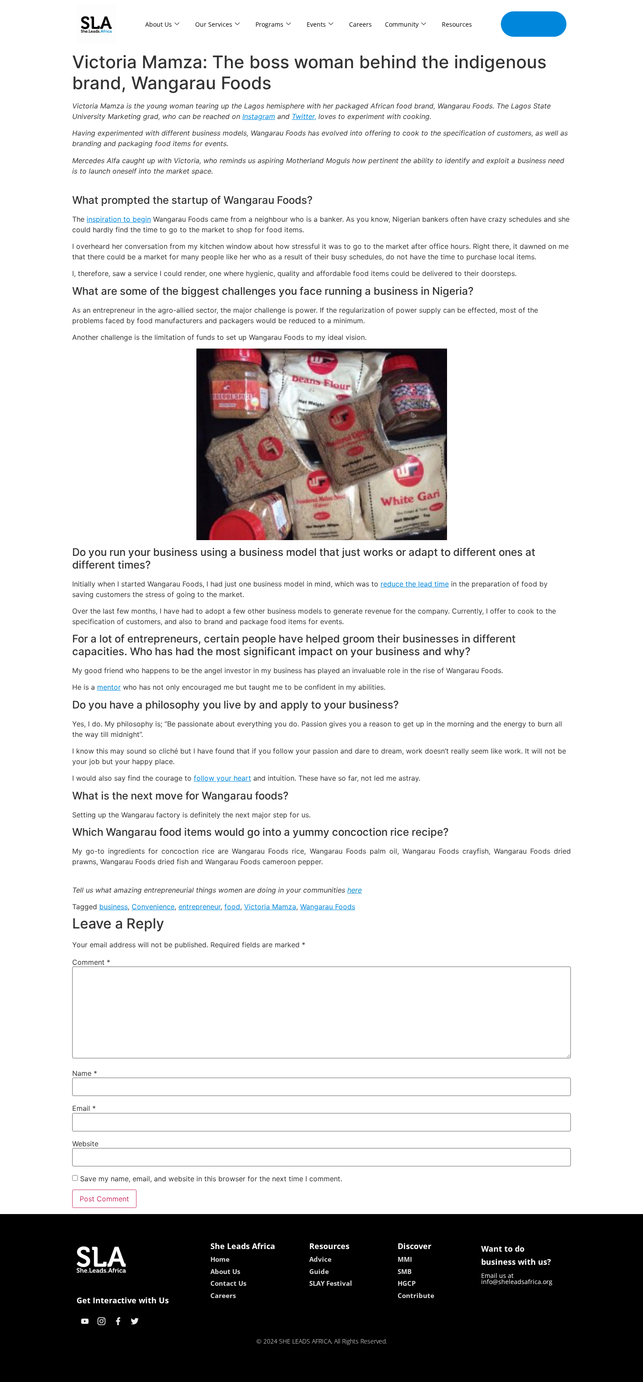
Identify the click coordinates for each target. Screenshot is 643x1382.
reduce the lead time (415, 583)
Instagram (258, 116)
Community (402, 24)
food (232, 906)
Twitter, (304, 116)
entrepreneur (199, 906)
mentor (109, 687)
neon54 (382, 1372)
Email (84, 1108)
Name (84, 1073)
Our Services (213, 24)
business (113, 906)
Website (85, 1143)
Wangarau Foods (327, 906)
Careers (360, 24)
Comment (91, 962)
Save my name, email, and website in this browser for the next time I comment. (211, 1178)
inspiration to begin (119, 219)
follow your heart (222, 778)
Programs (269, 24)
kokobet (262, 1372)
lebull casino (298, 1372)
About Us (158, 24)
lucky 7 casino (344, 1372)
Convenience (153, 906)
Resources (457, 24)
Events (316, 24)
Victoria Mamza (270, 906)
